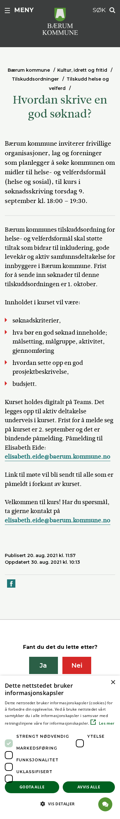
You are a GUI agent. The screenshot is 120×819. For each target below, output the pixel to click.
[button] (60, 804)
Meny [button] (24, 10)
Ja (43, 665)
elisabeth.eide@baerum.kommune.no (57, 456)
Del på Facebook (11, 587)
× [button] (112, 682)
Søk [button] (99, 10)
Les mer (106, 723)
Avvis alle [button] (88, 787)
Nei (76, 665)
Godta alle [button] (32, 787)
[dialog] (60, 747)
